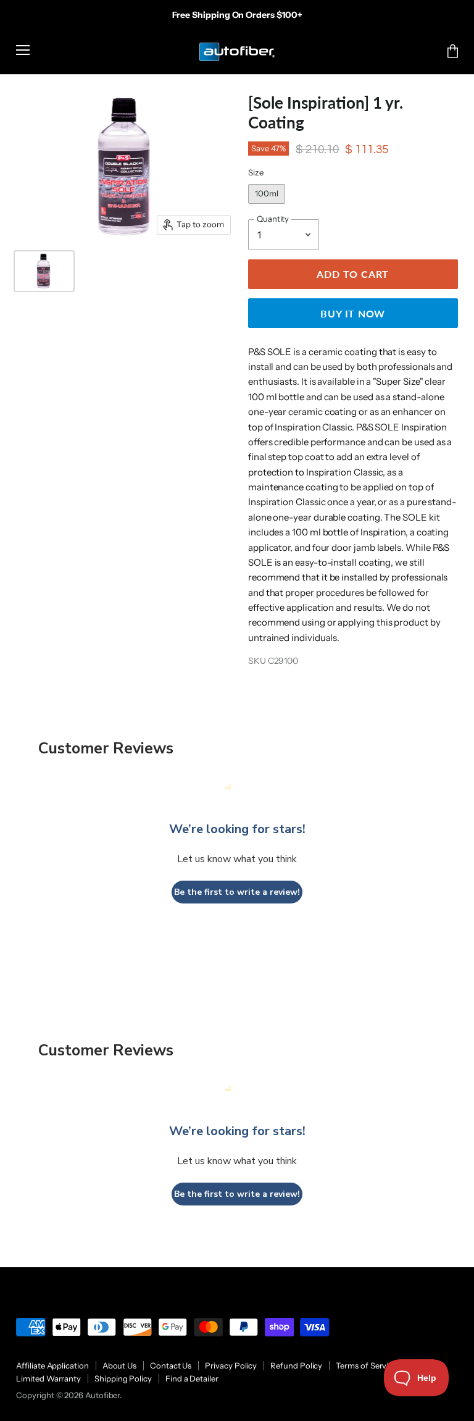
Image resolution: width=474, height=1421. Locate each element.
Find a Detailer (191, 1378)
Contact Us (170, 1365)
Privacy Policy (231, 1365)
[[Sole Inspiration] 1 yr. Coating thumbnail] (44, 271)
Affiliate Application (52, 1365)
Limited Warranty (48, 1378)
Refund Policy (296, 1365)
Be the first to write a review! (237, 892)
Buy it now (352, 313)
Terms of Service (366, 1365)
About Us (119, 1365)
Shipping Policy (123, 1378)
